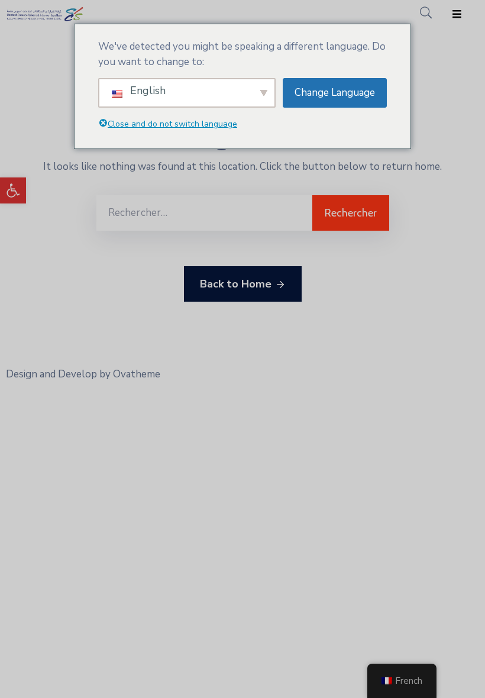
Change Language (335, 92)
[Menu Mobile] (457, 14)
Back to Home (235, 284)
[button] (13, 190)
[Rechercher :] (204, 213)
